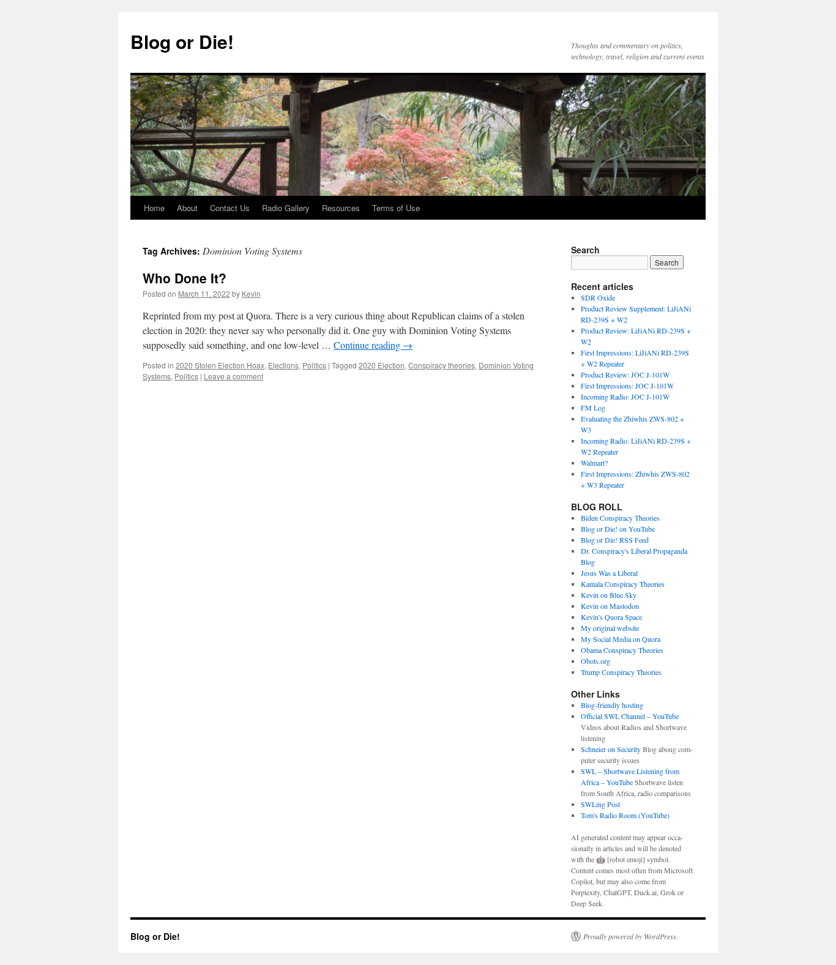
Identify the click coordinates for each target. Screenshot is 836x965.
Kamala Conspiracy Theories (623, 584)
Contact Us (230, 208)
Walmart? (594, 463)
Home (154, 208)
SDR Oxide (598, 297)
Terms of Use (396, 208)
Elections (283, 365)
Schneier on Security (611, 749)
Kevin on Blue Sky (608, 595)
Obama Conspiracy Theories (622, 650)
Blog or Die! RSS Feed (615, 540)
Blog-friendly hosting (612, 705)
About (187, 208)
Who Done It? (184, 278)
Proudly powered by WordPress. (630, 936)
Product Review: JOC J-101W (625, 374)
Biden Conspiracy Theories (620, 518)
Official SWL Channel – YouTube (630, 716)
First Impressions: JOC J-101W (627, 385)
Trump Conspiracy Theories (621, 672)
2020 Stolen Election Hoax (220, 365)
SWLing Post (600, 804)
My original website (610, 628)
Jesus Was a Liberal (609, 573)
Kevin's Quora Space (611, 617)
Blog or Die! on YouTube (618, 529)
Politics (314, 365)
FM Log (593, 407)
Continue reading (373, 344)
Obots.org (595, 661)
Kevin (251, 293)
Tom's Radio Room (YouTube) (625, 815)
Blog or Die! (182, 41)
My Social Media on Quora (620, 639)
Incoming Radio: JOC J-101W (625, 396)
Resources (341, 208)
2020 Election (382, 365)
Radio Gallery (286, 208)
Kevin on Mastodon (610, 606)
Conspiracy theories (441, 365)
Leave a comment (233, 376)
